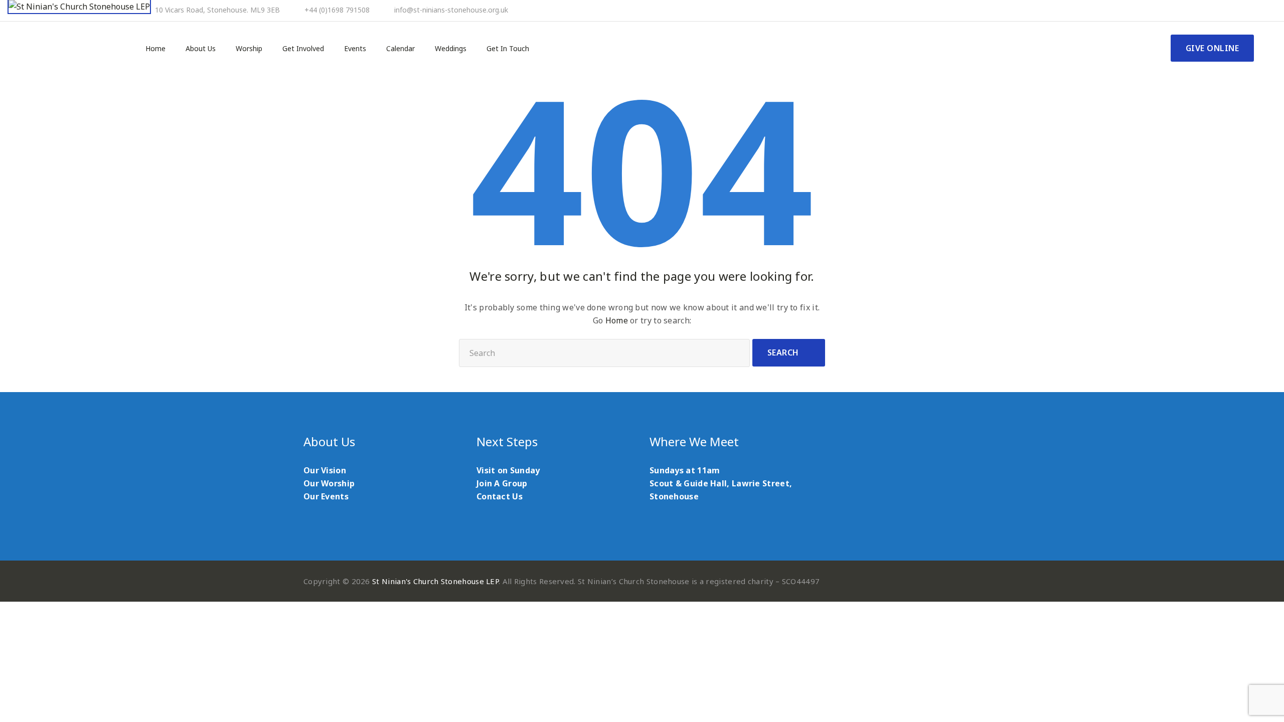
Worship (249, 48)
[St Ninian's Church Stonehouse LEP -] (79, 7)
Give (1212, 48)
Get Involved (303, 48)
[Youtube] (1237, 10)
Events (355, 48)
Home (155, 48)
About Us (201, 48)
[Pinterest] (1224, 10)
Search (783, 352)
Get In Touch (508, 48)
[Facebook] (1210, 10)
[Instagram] (1251, 10)
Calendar (400, 48)
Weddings (450, 48)
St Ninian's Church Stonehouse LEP (435, 581)
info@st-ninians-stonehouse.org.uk (451, 10)
